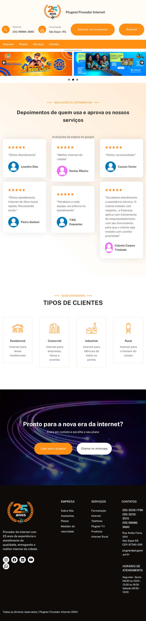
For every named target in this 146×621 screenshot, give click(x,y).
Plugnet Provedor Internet (85, 12)
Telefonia (96, 520)
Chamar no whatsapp (94, 448)
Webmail (131, 29)
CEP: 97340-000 (132, 544)
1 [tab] (69, 80)
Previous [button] (4, 63)
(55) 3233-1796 (132, 510)
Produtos (96, 531)
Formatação (98, 510)
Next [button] (141, 63)
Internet (96, 515)
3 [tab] (77, 80)
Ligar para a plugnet (53, 448)
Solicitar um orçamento (93, 29)
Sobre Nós (67, 510)
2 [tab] (73, 80)
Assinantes (67, 515)
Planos (65, 520)
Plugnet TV (98, 526)
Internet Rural (99, 536)
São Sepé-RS (130, 540)
